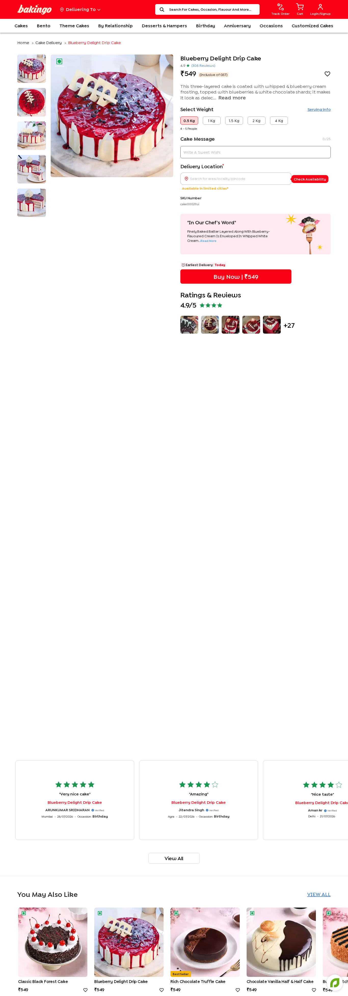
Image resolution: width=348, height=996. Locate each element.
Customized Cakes (312, 25)
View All (174, 858)
